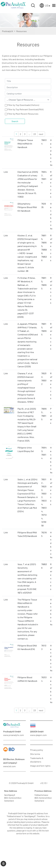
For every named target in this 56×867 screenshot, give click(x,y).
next (41, 134)
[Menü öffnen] (54, 5)
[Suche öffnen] (33, 5)
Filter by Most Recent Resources (22, 113)
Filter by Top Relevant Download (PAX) (25, 109)
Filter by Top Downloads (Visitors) (23, 105)
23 (34, 134)
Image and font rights (40, 765)
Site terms (35, 754)
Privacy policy (36, 750)
